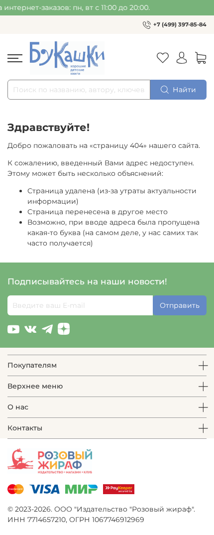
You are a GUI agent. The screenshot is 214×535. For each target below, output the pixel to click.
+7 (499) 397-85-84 (180, 24)
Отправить (180, 305)
